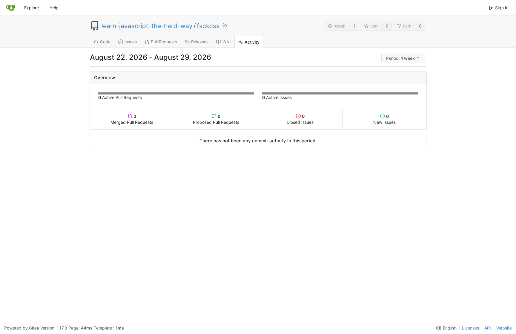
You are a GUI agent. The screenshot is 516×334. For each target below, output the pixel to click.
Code (105, 41)
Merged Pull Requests (131, 119)
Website (504, 327)
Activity (252, 42)
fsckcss (208, 26)
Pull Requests (164, 41)
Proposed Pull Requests (216, 119)
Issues (131, 41)
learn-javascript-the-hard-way (147, 26)
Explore (31, 7)
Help (54, 7)
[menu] (403, 58)
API (487, 327)
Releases (199, 41)
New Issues (384, 119)
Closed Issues (300, 119)
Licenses (470, 327)
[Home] (10, 7)
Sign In (502, 7)
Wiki (226, 41)
